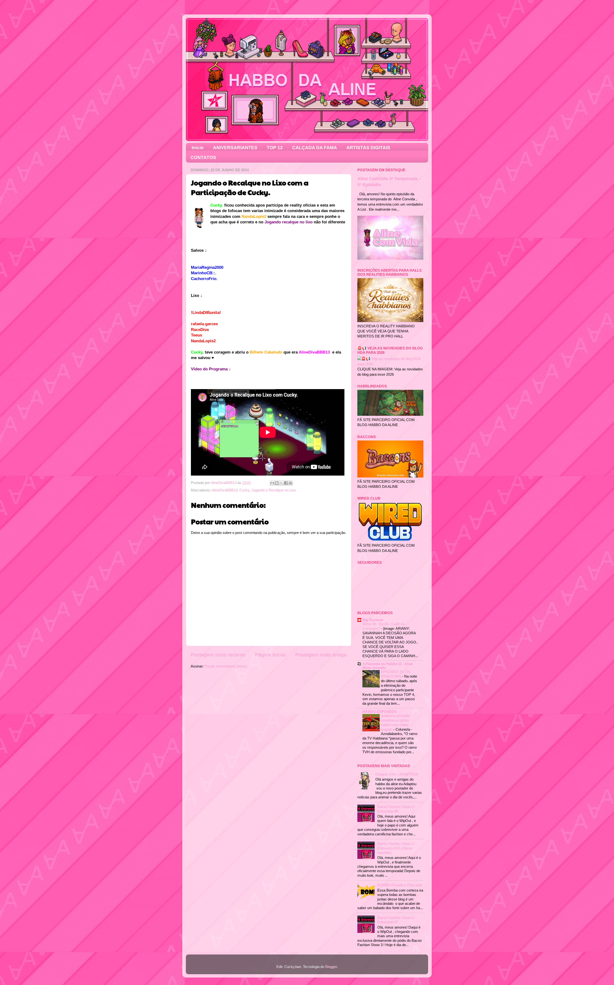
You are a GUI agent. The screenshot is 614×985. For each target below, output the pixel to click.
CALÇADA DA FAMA (314, 147)
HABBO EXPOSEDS (379, 712)
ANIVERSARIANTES (235, 147)
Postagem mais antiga (321, 655)
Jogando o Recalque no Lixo (273, 490)
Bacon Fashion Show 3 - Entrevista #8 (396, 809)
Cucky (244, 490)
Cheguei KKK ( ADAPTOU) (396, 774)
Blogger (331, 967)
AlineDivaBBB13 (224, 490)
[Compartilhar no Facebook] (285, 483)
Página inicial (270, 655)
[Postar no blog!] (276, 483)
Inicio (198, 147)
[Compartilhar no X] (281, 483)
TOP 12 (275, 147)
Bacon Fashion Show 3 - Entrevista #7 (396, 920)
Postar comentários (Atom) (226, 666)
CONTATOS (203, 157)
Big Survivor (373, 620)
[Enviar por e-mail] (272, 483)
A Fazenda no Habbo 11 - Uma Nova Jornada (387, 666)
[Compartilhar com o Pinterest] (290, 483)
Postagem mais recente (218, 655)
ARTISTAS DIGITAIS (368, 147)
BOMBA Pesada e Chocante (399, 885)
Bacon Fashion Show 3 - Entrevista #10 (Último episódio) (396, 848)
